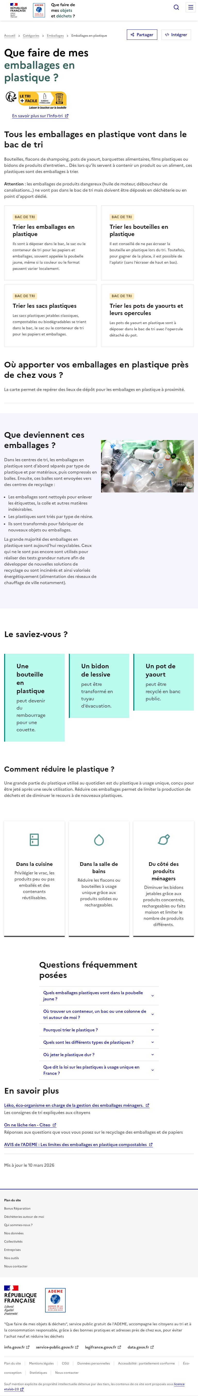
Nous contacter (16, 1266)
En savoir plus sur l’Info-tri (37, 116)
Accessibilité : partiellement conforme (147, 1363)
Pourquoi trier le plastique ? (70, 1030)
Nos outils (11, 1258)
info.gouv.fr (14, 1347)
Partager (145, 35)
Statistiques (39, 1372)
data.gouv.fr (138, 1347)
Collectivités (13, 1241)
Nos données (13, 1233)
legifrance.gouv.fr (100, 1347)
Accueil (9, 35)
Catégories (31, 35)
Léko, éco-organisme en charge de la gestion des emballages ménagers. (74, 1105)
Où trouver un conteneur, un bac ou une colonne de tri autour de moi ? (94, 1014)
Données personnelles (94, 1363)
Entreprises (12, 1250)
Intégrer (179, 35)
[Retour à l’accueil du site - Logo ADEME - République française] (55, 1300)
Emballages (55, 35)
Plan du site (13, 1363)
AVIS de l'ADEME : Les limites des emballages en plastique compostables (76, 1144)
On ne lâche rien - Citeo (27, 1125)
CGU (66, 1363)
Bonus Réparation (17, 1208)
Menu (191, 7)
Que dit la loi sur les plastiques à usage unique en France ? (91, 1070)
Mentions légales (41, 1363)
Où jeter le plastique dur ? (68, 1055)
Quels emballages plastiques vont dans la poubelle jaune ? (93, 996)
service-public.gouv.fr (55, 1347)
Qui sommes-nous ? (18, 1225)
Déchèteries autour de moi (24, 1216)
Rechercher (176, 7)
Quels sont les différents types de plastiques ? (88, 1042)
